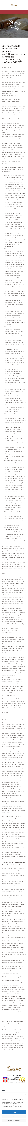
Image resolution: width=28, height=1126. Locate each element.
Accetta (14, 1112)
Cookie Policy (10, 1123)
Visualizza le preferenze (14, 1120)
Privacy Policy (17, 1123)
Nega (14, 1116)
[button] (25, 1095)
